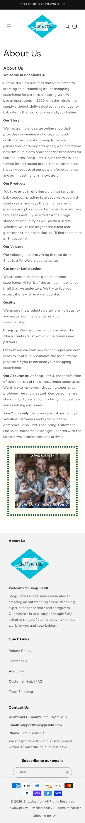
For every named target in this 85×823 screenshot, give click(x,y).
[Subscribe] (67, 772)
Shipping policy (44, 816)
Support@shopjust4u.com (41, 725)
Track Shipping (21, 692)
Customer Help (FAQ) (26, 681)
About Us (16, 671)
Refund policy (42, 808)
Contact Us (18, 661)
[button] (9, 26)
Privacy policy (17, 808)
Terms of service (68, 808)
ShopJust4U (33, 801)
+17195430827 (32, 733)
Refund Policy (20, 651)
